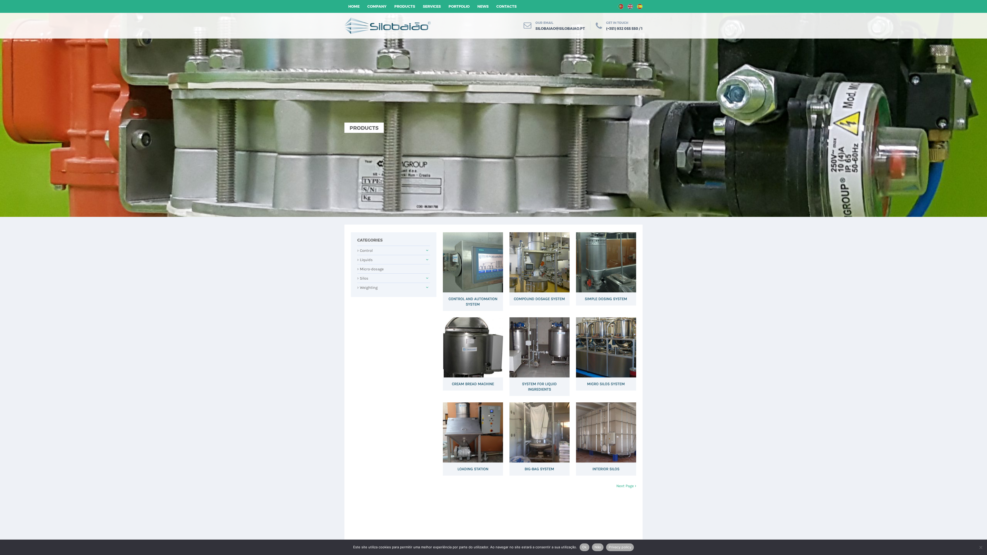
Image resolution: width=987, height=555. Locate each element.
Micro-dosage (370, 269)
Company (377, 6)
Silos (362, 278)
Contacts (506, 6)
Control (365, 250)
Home (354, 6)
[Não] (980, 547)
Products (404, 6)
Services (432, 6)
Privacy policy (620, 547)
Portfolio (459, 6)
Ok (584, 547)
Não (598, 547)
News (483, 6)
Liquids (365, 259)
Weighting (367, 287)
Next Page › (626, 486)
